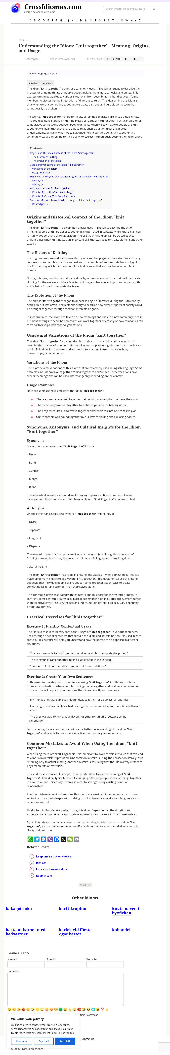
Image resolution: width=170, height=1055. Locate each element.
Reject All (44, 1041)
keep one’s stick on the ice (53, 856)
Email (51, 959)
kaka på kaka (19, 908)
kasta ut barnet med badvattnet (25, 932)
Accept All (65, 1041)
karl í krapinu (72, 908)
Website (91, 959)
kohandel (121, 929)
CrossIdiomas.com (52, 6)
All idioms (23, 40)
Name (12, 959)
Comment (13, 971)
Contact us (87, 1039)
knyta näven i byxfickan (125, 910)
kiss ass (41, 863)
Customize (22, 1041)
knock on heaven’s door (51, 869)
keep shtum (44, 875)
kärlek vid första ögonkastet (75, 932)
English (86, 884)
